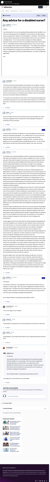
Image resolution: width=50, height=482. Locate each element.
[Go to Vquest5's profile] (4, 152)
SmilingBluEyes (9, 347)
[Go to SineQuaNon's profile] (4, 81)
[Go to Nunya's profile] (4, 113)
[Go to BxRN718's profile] (4, 25)
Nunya (7, 112)
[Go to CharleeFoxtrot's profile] (4, 307)
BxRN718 (8, 24)
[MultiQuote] (3, 108)
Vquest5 (8, 151)
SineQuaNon (9, 80)
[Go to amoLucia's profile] (4, 320)
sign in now (32, 389)
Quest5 (8, 332)
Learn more (2, 2)
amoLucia (8, 319)
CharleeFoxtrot (9, 306)
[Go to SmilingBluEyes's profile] (4, 348)
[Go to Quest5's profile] (4, 333)
